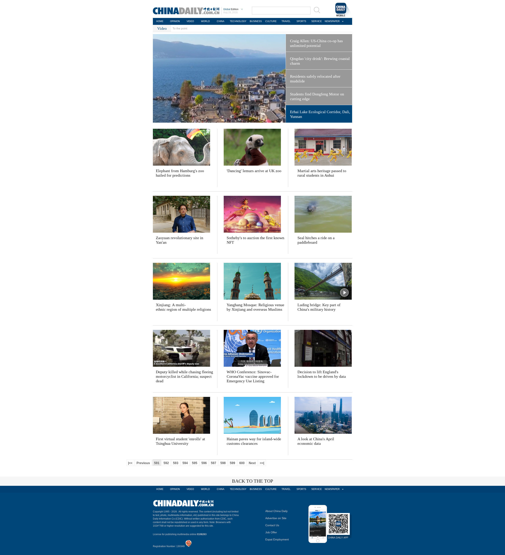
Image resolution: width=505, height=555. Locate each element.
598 (223, 463)
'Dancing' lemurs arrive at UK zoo (254, 171)
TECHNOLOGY (238, 21)
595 (194, 463)
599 (232, 463)
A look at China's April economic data (315, 441)
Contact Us (272, 525)
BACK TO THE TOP (252, 481)
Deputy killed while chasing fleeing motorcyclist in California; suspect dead (184, 376)
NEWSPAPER (332, 21)
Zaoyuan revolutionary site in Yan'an (179, 240)
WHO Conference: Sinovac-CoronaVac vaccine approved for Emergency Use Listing (253, 376)
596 (204, 463)
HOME (159, 21)
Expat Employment (277, 539)
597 (213, 463)
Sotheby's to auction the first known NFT (255, 240)
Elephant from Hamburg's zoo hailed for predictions (180, 173)
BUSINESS (256, 21)
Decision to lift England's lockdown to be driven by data (321, 374)
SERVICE (316, 21)
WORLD (205, 21)
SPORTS (301, 21)
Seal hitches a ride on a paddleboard (316, 240)
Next (252, 463)
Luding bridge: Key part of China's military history (318, 307)
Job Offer (271, 532)
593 (175, 463)
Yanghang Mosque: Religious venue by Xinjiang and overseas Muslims (255, 307)
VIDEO (190, 21)
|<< (130, 463)
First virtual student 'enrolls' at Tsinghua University (180, 441)
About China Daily (276, 511)
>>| (262, 463)
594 (185, 463)
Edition (230, 9)
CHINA (220, 21)
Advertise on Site (275, 518)
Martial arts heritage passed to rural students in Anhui (321, 173)
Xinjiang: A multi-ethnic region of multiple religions (183, 307)
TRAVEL (286, 21)
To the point (180, 28)
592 (166, 463)
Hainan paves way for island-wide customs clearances (254, 441)
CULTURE (271, 21)
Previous (143, 463)
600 (242, 463)
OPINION (175, 21)
